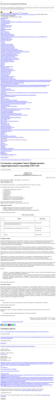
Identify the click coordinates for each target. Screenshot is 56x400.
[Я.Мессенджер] (5, 325)
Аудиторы (3, 43)
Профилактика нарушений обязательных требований (13, 103)
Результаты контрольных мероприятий (15, 82)
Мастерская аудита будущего (7, 34)
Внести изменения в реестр (20, 374)
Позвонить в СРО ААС (6, 38)
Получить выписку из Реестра (8, 61)
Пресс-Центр (4, 122)
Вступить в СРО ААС (6, 40)
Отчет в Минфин (5, 95)
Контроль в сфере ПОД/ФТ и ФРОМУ (9, 83)
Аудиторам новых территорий (8, 90)
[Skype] (15, 325)
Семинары (3, 147)
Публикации (3, 132)
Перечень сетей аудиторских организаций (10, 52)
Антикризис (3, 107)
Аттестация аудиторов (6, 88)
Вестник (3, 133)
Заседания (3, 143)
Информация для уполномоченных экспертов (29, 80)
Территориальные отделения (47, 362)
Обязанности (4, 93)
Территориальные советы (35, 21)
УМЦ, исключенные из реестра (8, 56)
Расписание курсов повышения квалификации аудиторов (14, 114)
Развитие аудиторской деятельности (9, 106)
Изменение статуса (5, 67)
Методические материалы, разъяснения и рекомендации (14, 101)
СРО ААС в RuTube (11, 369)
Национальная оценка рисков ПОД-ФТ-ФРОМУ (12, 85)
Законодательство (5, 98)
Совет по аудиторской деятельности (9, 100)
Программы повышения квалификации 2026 (11, 113)
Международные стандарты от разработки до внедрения (14, 139)
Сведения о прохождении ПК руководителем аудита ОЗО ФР (15, 51)
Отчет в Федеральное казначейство (17, 95)
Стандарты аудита (5, 92)
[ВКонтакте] (1, 325)
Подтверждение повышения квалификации (11, 117)
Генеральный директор (13, 21)
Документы (3, 24)
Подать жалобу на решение (7, 111)
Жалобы (2, 97)
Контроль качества (10, 377)
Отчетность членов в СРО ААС (8, 70)
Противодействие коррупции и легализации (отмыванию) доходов (16, 102)
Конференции (4, 153)
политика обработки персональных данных (31, 390)
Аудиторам (3, 87)
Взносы (2, 65)
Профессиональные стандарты (25, 92)
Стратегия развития (5, 23)
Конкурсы (3, 152)
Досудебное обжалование (13, 80)
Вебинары (3, 145)
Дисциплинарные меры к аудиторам (9, 57)
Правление (5, 21)
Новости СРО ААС (5, 123)
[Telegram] (7, 325)
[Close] (1, 1)
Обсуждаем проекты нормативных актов (10, 110)
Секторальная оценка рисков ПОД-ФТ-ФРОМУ (35, 86)
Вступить (3, 64)
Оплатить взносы (5, 75)
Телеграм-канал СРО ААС (13, 371)
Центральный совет (5, 129)
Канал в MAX (5, 373)
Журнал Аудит (4, 134)
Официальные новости (6, 126)
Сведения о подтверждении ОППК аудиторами (12, 50)
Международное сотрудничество (8, 136)
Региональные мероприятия (7, 148)
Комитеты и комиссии (24, 21)
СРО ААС (3, 19)
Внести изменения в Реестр (7, 60)
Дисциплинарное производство (8, 96)
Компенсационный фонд (6, 25)
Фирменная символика (6, 29)
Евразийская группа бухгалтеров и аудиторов (30, 36)
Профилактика (36, 85)
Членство (3, 62)
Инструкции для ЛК (5, 74)
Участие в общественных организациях (12, 379)
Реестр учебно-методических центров (9, 121)
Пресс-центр (8, 159)
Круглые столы (4, 144)
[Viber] (11, 325)
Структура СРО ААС (6, 20)
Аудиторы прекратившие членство (9, 54)
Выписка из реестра (41, 374)
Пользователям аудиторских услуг (9, 154)
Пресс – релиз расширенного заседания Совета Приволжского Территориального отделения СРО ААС (25, 331)
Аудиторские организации (7, 44)
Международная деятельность (7, 35)
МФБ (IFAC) (44, 36)
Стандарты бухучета (13, 92)
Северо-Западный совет (15, 129)
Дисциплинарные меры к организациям (10, 59)
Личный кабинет (4, 18)
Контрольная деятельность (7, 77)
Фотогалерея (3, 138)
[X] (9, 325)
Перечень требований (28, 85)
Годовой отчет (4, 80)
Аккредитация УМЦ (5, 118)
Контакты (3, 30)
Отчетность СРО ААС (6, 26)
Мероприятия (4, 141)
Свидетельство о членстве (7, 69)
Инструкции (45, 383)
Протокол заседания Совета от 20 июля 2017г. (12, 321)
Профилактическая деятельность (33, 81)
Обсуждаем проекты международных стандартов (12, 137)
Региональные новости (6, 128)
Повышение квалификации (7, 112)
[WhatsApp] (13, 325)
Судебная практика (5, 105)
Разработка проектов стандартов (40, 92)
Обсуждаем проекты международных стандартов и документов (15, 108)
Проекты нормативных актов (7, 127)
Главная (2, 159)
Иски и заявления (5, 31)
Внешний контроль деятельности (8, 79)
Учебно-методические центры (8, 46)
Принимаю (3, 398)
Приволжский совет (25, 129)
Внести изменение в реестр (7, 66)
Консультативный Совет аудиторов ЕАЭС (10, 36)
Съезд (2, 21)
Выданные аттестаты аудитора (8, 48)
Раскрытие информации (30, 95)
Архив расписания (5, 116)
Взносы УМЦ (4, 119)
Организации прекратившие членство (9, 55)
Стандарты (3, 91)
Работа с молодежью (5, 33)
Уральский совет (41, 129)
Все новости (3, 343)
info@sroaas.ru (4, 354)
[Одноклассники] (3, 325)
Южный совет (33, 129)
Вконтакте (4, 367)
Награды (3, 28)
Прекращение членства (6, 71)
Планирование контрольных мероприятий (16, 81)
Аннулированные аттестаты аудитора (9, 49)
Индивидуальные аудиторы (7, 45)
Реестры (2, 41)
